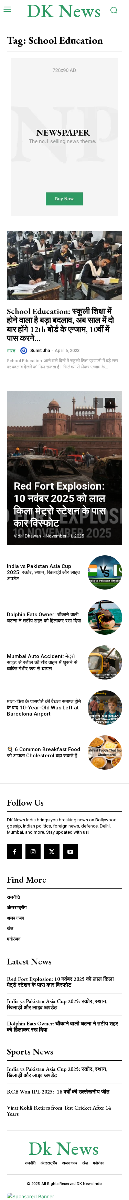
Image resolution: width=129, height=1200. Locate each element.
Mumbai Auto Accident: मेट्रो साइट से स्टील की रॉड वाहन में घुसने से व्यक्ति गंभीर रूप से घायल (42, 662)
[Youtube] (70, 851)
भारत (11, 350)
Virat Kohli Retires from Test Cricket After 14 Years (59, 1110)
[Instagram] (33, 851)
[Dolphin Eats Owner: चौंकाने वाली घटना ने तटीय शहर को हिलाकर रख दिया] (105, 617)
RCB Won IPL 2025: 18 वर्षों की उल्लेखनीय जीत (58, 1091)
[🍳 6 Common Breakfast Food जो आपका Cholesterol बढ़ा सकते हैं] (105, 752)
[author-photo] (24, 350)
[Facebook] (14, 851)
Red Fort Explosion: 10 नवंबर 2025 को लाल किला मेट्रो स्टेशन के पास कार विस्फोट (60, 504)
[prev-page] (98, 403)
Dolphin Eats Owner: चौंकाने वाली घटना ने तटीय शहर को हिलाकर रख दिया (44, 617)
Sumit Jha (40, 350)
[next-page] (110, 403)
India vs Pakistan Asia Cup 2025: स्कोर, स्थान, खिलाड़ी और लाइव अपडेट (43, 572)
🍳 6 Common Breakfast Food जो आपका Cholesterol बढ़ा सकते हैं (43, 752)
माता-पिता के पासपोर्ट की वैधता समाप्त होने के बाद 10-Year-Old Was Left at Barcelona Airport (44, 707)
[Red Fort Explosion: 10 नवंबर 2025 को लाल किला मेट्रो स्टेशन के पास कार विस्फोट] (64, 468)
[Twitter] (51, 851)
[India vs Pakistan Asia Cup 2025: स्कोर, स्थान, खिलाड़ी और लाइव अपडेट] (105, 572)
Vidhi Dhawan (27, 536)
